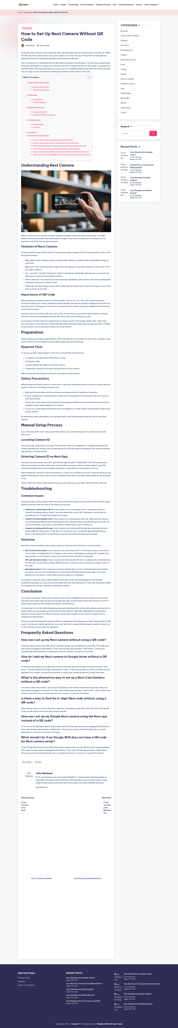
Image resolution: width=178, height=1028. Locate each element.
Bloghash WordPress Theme (110, 1024)
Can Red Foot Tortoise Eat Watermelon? (142, 166)
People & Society (128, 84)
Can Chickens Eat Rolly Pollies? (140, 179)
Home (20, 12)
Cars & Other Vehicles (130, 36)
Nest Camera (27, 762)
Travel (123, 112)
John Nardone (44, 773)
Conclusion (32, 132)
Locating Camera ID (40, 112)
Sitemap (21, 981)
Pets (122, 88)
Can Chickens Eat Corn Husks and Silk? (83, 1001)
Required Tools (38, 99)
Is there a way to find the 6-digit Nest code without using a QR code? (56, 148)
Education (125, 45)
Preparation (32, 95)
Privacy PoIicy (24, 978)
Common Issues (38, 124)
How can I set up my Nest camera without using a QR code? (53, 140)
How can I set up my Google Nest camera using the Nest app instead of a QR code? (61, 151)
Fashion (124, 55)
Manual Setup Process (36, 107)
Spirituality (125, 98)
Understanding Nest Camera (38, 82)
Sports (123, 103)
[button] (41, 787)
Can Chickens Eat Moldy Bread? (141, 191)
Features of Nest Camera (41, 87)
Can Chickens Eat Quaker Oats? (141, 153)
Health (123, 74)
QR (74, 300)
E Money (124, 40)
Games (124, 69)
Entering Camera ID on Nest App (44, 115)
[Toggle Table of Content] (88, 77)
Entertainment (127, 50)
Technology (27, 12)
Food (123, 64)
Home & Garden (127, 79)
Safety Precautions (40, 102)
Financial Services (128, 60)
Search (125, 126)
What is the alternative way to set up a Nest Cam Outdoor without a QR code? (59, 146)
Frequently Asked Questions (38, 135)
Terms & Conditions (26, 985)
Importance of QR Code (41, 90)
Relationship (126, 93)
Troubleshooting (34, 120)
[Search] (153, 133)
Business (124, 31)
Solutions (36, 127)
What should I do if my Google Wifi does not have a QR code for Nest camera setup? (61, 154)
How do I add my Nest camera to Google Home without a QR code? (56, 143)
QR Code (38, 762)
